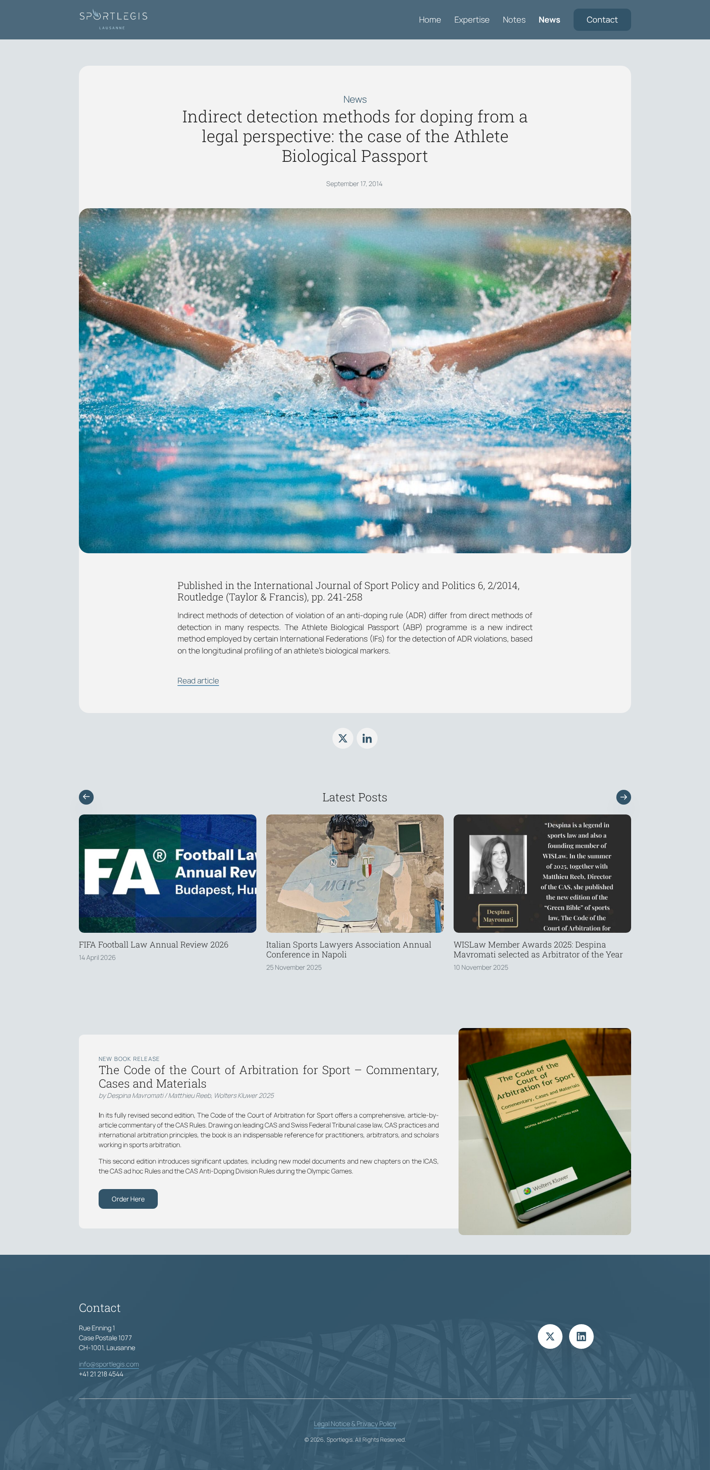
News (549, 19)
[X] (342, 738)
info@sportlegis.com (109, 1364)
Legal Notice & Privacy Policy (355, 1423)
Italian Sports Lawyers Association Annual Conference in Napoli (348, 949)
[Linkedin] (367, 738)
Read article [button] (198, 680)
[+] (167, 873)
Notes (514, 19)
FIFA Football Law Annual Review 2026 (153, 944)
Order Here (128, 1198)
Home (430, 19)
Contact (602, 19)
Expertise (472, 19)
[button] (86, 797)
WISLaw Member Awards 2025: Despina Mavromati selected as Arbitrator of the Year (538, 949)
